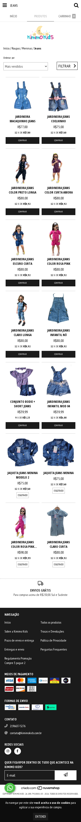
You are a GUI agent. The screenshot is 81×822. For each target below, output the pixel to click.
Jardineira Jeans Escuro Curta (22, 261)
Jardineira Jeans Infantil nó (58, 332)
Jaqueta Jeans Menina (58, 473)
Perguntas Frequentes (53, 649)
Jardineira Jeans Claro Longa (22, 332)
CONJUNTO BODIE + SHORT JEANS (22, 403)
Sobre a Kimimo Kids (16, 631)
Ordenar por (9, 57)
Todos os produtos (50, 622)
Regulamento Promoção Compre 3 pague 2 (18, 660)
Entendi (40, 816)
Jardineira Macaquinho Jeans (23, 118)
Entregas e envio (14, 649)
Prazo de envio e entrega (19, 640)
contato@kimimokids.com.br (26, 733)
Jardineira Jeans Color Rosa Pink (58, 261)
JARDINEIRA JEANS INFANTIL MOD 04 (58, 403)
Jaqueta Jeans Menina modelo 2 (22, 475)
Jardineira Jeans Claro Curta (58, 544)
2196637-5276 (17, 726)
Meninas (27, 48)
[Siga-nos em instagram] (7, 751)
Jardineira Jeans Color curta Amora (59, 190)
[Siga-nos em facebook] (17, 751)
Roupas (16, 48)
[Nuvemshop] (40, 789)
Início (6, 48)
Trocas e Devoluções (52, 631)
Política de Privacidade (53, 640)
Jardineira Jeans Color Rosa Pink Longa (22, 544)
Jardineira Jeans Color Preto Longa (22, 190)
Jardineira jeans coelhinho (58, 118)
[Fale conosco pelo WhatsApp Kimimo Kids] (9, 788)
